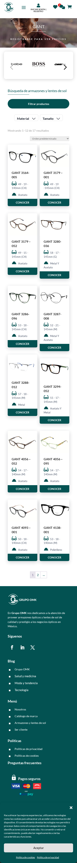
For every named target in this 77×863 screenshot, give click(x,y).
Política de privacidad (48, 857)
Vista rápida (32, 151)
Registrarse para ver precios (38, 39)
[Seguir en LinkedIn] (22, 647)
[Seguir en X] (32, 647)
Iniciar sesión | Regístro (38, 10)
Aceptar (38, 848)
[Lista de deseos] (56, 6)
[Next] (65, 67)
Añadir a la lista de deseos (32, 162)
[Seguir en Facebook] (12, 647)
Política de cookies (25, 857)
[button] (71, 808)
